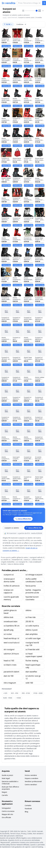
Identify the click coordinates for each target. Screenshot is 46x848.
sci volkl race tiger (33, 638)
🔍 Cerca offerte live (34, 528)
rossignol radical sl (37, 557)
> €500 (18, 698)
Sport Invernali (12, 17)
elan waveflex (31, 671)
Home (4, 18)
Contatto (28, 805)
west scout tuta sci (11, 642)
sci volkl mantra (32, 625)
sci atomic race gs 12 (33, 677)
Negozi (4, 792)
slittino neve (36, 560)
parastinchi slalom (11, 671)
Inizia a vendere (31, 775)
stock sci (27, 560)
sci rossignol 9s (22, 562)
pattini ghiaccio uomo (20, 557)
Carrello (5, 795)
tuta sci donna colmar (16, 564)
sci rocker (8, 634)
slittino (28, 610)
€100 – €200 (38, 693)
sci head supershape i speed (34, 655)
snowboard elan (10, 621)
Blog (26, 812)
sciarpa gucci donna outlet (9, 580)
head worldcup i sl (11, 638)
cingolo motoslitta (7, 562)
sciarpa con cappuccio (8, 591)
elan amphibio (32, 634)
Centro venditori (31, 784)
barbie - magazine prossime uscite (33, 591)
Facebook (28, 808)
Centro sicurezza (8, 811)
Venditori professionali (33, 781)
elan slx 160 (8, 676)
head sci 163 (9, 660)
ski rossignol (9, 649)
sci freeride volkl (32, 649)
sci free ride (31, 617)
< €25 (5, 693)
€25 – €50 (14, 693)
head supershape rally (33, 666)
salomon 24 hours (11, 653)
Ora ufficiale (6, 817)
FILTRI (8, 24)
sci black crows (10, 665)
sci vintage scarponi (34, 574)
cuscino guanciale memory (11, 598)
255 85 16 (29, 621)
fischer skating (32, 660)
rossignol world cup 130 (32, 643)
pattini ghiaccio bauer (10, 611)
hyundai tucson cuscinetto (32, 598)
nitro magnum (10, 683)
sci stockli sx (5, 560)
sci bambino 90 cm (11, 625)
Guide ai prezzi (7, 775)
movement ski (17, 560)
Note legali (6, 778)
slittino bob (8, 617)
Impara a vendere (31, 778)
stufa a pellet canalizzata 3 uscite (34, 580)
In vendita (8, 3)
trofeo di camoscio (12, 586)
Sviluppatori (6, 808)
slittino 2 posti (32, 630)
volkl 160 (29, 683)
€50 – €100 (26, 693)
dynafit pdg (8, 630)
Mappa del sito (7, 814)
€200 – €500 (7, 698)
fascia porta (31, 586)
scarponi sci (9, 574)
